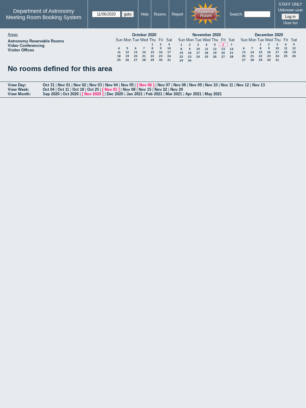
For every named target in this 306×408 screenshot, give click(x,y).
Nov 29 (176, 89)
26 (127, 60)
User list (290, 23)
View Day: (17, 85)
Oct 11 (63, 89)
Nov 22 (160, 89)
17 (169, 52)
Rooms (160, 14)
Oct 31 (48, 85)
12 (127, 52)
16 (161, 52)
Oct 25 (93, 89)
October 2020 (144, 35)
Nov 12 (242, 85)
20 (135, 56)
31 (169, 60)
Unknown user (290, 10)
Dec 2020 (115, 94)
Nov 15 (145, 89)
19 (127, 56)
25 (119, 60)
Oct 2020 (71, 94)
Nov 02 (80, 85)
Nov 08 (179, 85)
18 (119, 56)
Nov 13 (258, 85)
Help (145, 14)
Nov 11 (227, 85)
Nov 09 (195, 85)
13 (135, 52)
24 (169, 56)
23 (161, 56)
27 (135, 60)
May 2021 (213, 94)
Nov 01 (64, 85)
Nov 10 (211, 85)
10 (169, 48)
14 (144, 52)
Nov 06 (145, 85)
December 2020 (269, 35)
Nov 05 (127, 85)
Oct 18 (78, 89)
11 (119, 52)
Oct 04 (48, 89)
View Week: (18, 89)
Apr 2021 (193, 94)
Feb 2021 (154, 94)
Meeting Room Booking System (43, 17)
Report (177, 14)
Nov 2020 (92, 94)
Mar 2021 (174, 94)
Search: (236, 14)
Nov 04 (111, 85)
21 (144, 56)
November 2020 (206, 35)
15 (152, 52)
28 (144, 60)
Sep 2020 (51, 94)
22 (152, 56)
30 (161, 60)
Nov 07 (163, 85)
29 (152, 60)
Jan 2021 (134, 94)
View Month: (19, 94)
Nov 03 (95, 85)
